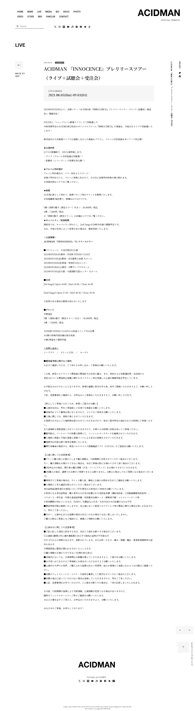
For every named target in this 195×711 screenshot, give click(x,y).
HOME (20, 12)
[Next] (187, 630)
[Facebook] (81, 27)
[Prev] (182, 630)
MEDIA (48, 12)
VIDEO (20, 16)
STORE (30, 16)
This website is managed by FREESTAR (98, 709)
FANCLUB (50, 16)
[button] (59, 63)
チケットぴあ (67, 352)
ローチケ (84, 352)
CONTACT (64, 16)
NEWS (30, 12)
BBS (40, 16)
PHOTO (77, 12)
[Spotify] (76, 27)
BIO (57, 12)
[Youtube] (68, 27)
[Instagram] (59, 27)
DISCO (66, 12)
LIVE (39, 12)
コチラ (60, 181)
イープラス (49, 352)
